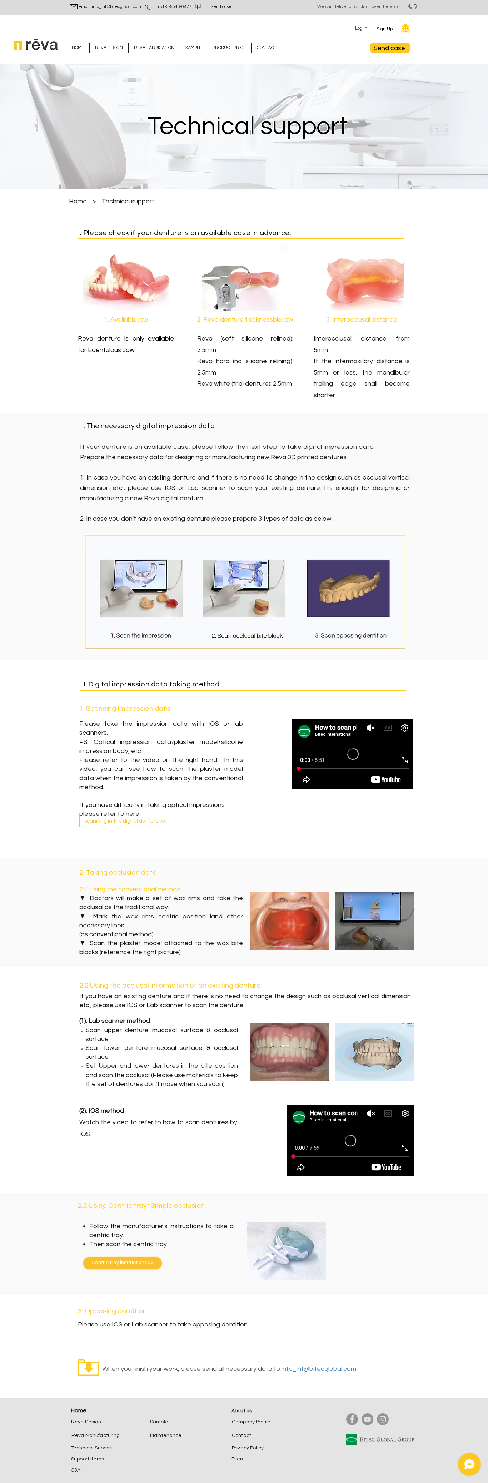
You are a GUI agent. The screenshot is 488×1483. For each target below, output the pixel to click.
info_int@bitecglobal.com (319, 1368)
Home (78, 201)
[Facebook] (352, 1419)
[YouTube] (367, 1419)
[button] (386, 29)
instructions (187, 1226)
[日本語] (405, 28)
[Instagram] (383, 1419)
